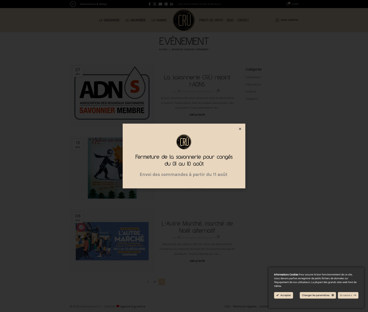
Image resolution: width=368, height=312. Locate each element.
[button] (240, 128)
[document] (184, 156)
